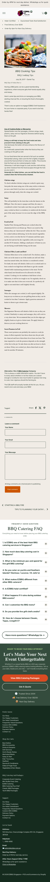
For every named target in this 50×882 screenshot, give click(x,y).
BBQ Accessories (8, 745)
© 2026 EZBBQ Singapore (11, 874)
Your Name (9, 427)
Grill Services (7, 750)
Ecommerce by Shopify (37, 874)
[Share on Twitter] (40, 408)
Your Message (10, 452)
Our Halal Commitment (10, 720)
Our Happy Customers (10, 718)
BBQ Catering (23, 371)
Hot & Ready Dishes (9, 752)
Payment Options (8, 729)
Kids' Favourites (8, 759)
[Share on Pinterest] (44, 408)
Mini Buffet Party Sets (10, 781)
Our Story (5, 716)
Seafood (5, 761)
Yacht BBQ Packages (10, 791)
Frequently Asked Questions (12, 723)
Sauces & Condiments (10, 763)
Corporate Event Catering (11, 779)
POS (24, 874)
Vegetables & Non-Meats (11, 768)
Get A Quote (25, 686)
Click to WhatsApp (9, 864)
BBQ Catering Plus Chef (10, 786)
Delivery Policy (7, 727)
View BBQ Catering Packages (25, 678)
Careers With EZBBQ (9, 725)
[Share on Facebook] (36, 408)
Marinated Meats (8, 754)
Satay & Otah (7, 757)
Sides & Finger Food (9, 766)
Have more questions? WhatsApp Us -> (25, 635)
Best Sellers (6, 743)
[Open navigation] (4, 13)
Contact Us (6, 732)
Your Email (9, 440)
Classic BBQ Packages (10, 788)
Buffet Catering (7, 784)
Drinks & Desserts (8, 747)
